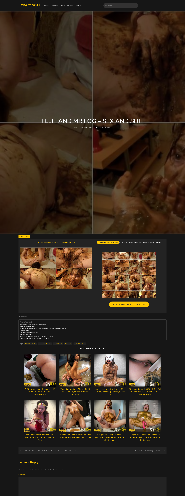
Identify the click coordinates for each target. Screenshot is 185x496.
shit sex (68, 344)
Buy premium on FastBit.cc (108, 242)
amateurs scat (30, 344)
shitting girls (80, 344)
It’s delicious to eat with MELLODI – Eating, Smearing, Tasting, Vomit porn (109, 392)
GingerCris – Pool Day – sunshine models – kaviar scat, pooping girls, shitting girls (145, 437)
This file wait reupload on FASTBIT (129, 304)
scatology (58, 344)
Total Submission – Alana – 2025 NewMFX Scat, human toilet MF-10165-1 (75, 392)
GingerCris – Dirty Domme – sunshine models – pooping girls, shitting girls (110, 437)
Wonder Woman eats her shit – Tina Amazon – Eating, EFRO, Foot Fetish (40, 437)
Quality (45, 5)
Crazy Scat (30, 5)
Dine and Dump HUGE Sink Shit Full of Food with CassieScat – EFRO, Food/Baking (145, 392)
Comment (22, 475)
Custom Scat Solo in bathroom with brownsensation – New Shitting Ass (75, 436)
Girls (77, 5)
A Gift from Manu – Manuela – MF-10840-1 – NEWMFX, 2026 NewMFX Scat (40, 392)
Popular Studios (66, 5)
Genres (54, 5)
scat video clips (45, 344)
